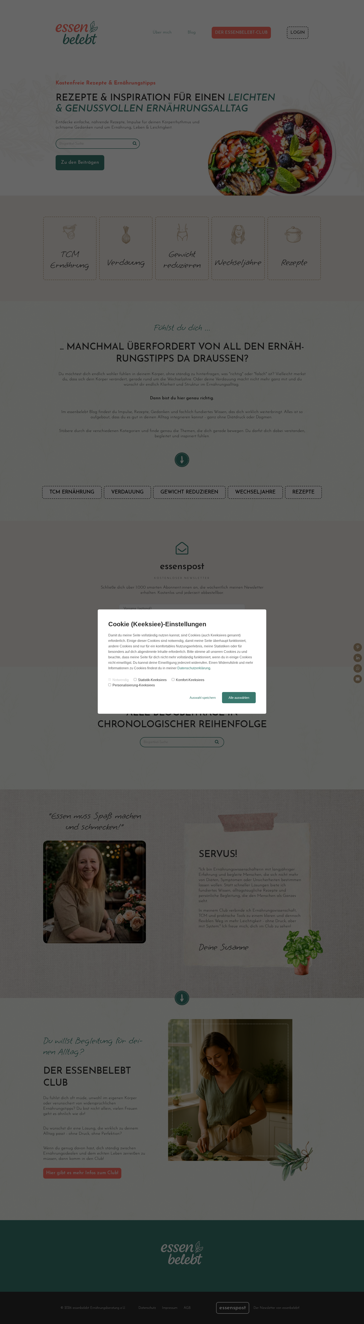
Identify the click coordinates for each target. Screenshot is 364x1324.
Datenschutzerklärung (193, 668)
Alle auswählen (239, 697)
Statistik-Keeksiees (152, 680)
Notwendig (120, 680)
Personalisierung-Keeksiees (133, 685)
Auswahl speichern (203, 697)
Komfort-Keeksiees (190, 680)
